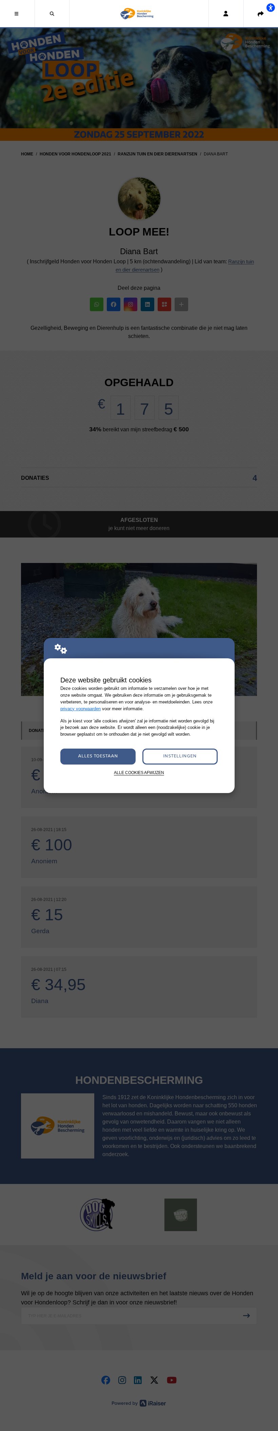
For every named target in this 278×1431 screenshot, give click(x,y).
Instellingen (180, 756)
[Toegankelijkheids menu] (270, 7)
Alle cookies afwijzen (139, 772)
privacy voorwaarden (80, 708)
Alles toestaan (98, 756)
